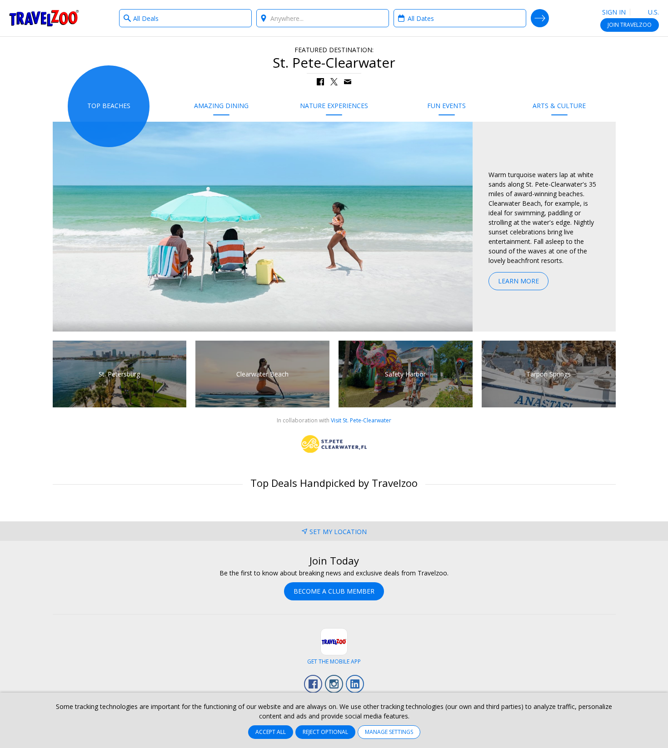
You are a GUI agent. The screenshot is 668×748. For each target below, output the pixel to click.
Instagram (334, 684)
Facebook (313, 684)
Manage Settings (389, 732)
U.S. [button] (652, 12)
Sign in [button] (614, 12)
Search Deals (540, 18)
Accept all (270, 732)
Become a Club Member (334, 591)
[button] (320, 81)
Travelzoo (44, 18)
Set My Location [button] (338, 531)
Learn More (518, 281)
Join (630, 25)
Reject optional (325, 732)
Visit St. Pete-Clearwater (361, 420)
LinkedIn (355, 684)
